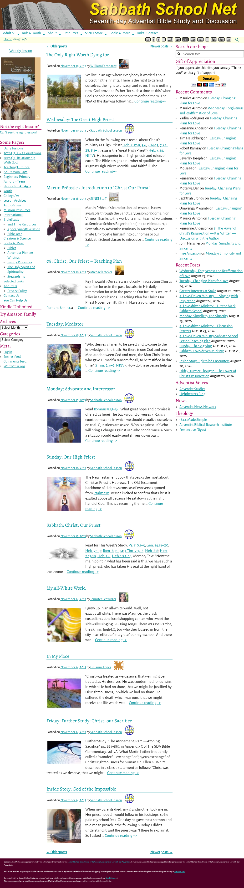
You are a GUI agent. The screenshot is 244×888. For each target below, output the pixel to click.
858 (214, 39)
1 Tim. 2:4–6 (134, 551)
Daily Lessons (13, 148)
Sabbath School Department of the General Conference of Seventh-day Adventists (99, 862)
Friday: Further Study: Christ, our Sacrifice (89, 720)
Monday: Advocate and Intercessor (80, 388)
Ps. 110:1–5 (137, 545)
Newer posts (161, 46)
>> (228, 39)
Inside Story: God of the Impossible (81, 789)
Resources (71, 33)
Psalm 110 (101, 493)
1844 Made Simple (193, 420)
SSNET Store (94, 33)
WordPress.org (14, 366)
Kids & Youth (31, 33)
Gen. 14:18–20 (157, 545)
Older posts (56, 46)
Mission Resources (17, 210)
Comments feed (15, 361)
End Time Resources (21, 224)
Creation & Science (17, 238)
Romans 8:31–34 (106, 409)
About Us (10, 286)
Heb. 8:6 (151, 551)
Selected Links (14, 281)
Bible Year (14, 234)
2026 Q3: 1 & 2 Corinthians (22, 153)
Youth (8, 191)
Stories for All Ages (17, 186)
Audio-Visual (13, 205)
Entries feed (12, 356)
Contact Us (11, 295)
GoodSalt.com (111, 878)
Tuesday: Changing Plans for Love (203, 281)
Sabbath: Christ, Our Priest (73, 525)
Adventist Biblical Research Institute (205, 425)
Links (142, 33)
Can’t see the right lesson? (18, 132)
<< (148, 39)
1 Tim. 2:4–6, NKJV (110, 365)
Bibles (11, 248)
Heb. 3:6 (103, 556)
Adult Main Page (15, 172)
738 (170, 39)
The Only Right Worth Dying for (77, 54)
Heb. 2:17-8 (131, 145)
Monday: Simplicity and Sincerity (203, 316)
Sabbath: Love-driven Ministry (201, 351)
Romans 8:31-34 (58, 308)
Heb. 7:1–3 (93, 551)
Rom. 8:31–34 (113, 551)
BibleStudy (11, 219)
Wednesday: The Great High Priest (80, 119)
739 (178, 39)
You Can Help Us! (16, 300)
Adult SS (9, 33)
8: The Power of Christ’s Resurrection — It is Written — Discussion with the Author (207, 233)
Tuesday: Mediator (64, 324)
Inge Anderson (190, 253)
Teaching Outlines (17, 167)
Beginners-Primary (17, 177)
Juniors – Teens (14, 181)
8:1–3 (95, 150)
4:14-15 (153, 145)
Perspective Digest (192, 430)
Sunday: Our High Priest (70, 457)
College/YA (11, 196)
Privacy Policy (17, 291)
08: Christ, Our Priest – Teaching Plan (84, 261)
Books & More (120, 33)
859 (221, 39)
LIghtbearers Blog (192, 394)
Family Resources (19, 262)
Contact (152, 33)
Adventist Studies (192, 389)
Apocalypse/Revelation (23, 229)
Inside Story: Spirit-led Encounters (204, 361)
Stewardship (16, 276)
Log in (8, 352)
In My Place (57, 656)
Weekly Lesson (20, 51)
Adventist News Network (197, 407)
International (13, 215)
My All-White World (66, 588)
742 (200, 39)
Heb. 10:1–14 (122, 556)
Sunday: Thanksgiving (195, 346)
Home (8, 39)
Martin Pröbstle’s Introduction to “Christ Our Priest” (98, 187)
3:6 (144, 145)
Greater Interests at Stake (197, 291)
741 (193, 39)
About (52, 33)
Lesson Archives (15, 200)
